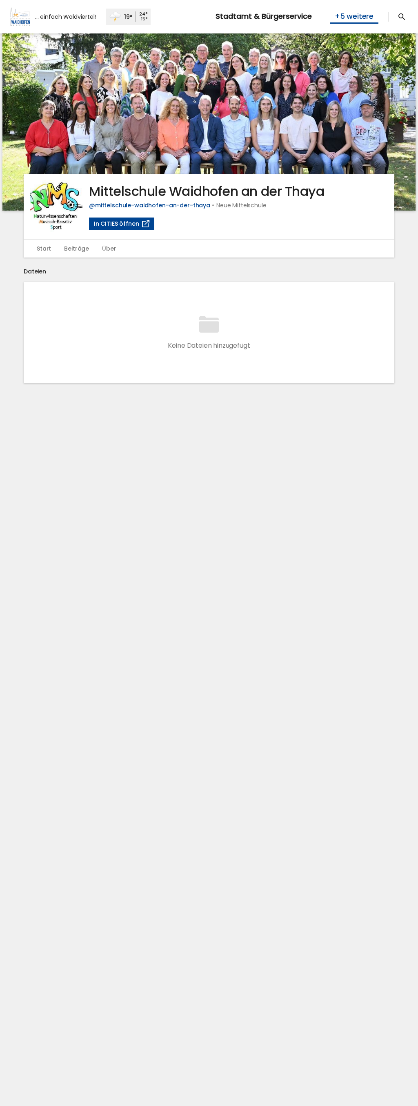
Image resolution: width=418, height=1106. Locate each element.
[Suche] (401, 16)
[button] (209, 122)
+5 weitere (354, 16)
